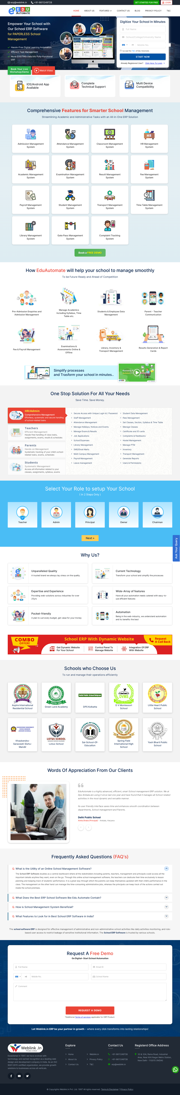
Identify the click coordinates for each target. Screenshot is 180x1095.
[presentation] (81, 827)
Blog (137, 10)
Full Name (22, 967)
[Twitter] (27, 1076)
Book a (90, 252)
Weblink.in (94, 1054)
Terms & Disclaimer (110, 1089)
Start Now (143, 56)
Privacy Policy (153, 10)
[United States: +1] (17, 976)
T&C (169, 10)
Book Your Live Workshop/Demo (19, 70)
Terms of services (83, 1017)
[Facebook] (11, 1076)
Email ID (100, 967)
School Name (102, 976)
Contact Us (123, 10)
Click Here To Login (153, 63)
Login (168, 2)
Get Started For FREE (146, 2)
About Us (89, 10)
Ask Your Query (176, 548)
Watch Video (46, 70)
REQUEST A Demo (90, 1010)
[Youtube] (19, 1076)
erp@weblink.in (19, 2)
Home (76, 10)
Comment (22, 986)
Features (104, 10)
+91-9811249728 (43, 2)
